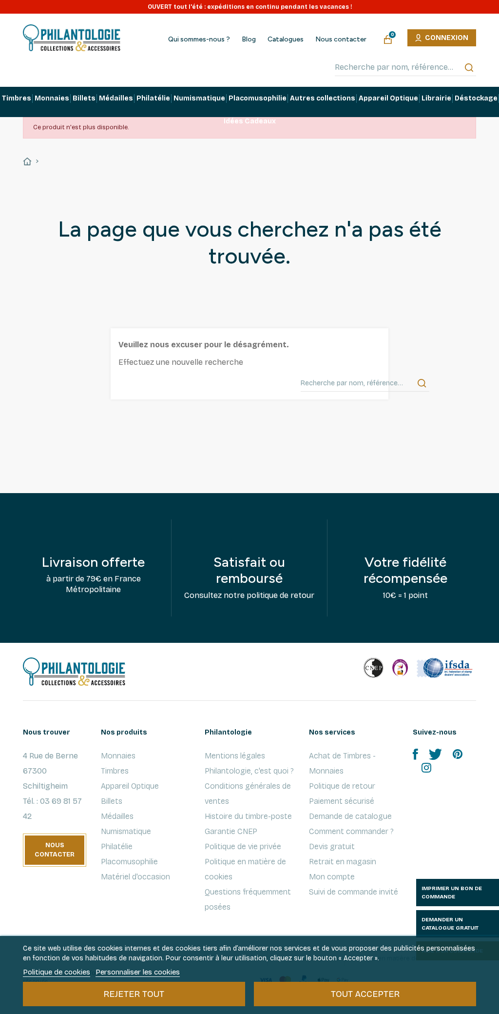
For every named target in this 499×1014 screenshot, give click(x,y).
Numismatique (126, 831)
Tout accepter (365, 994)
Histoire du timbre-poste (248, 816)
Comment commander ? (351, 831)
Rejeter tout (133, 994)
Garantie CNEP (231, 831)
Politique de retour (342, 786)
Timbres (115, 770)
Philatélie (117, 846)
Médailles (117, 816)
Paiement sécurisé (341, 801)
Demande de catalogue (350, 816)
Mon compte (332, 876)
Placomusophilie (129, 861)
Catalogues (286, 39)
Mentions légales (235, 755)
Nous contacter (340, 39)
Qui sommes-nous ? (199, 39)
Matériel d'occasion (135, 876)
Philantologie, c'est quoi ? (249, 770)
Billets (111, 801)
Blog (249, 39)
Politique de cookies (56, 972)
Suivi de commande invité (353, 891)
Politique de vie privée (243, 846)
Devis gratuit (332, 846)
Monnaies (118, 755)
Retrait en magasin (342, 861)
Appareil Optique (130, 786)
